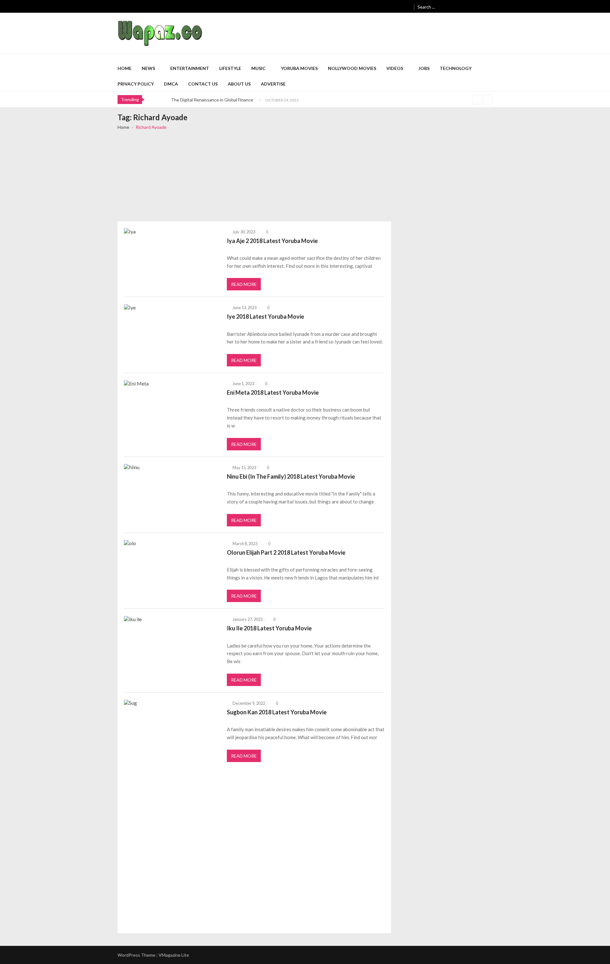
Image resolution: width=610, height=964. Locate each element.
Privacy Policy (136, 84)
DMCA (171, 84)
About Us (239, 84)
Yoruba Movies (299, 68)
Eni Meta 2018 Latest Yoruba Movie (273, 392)
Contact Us (203, 84)
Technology (455, 68)
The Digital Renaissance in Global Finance (212, 99)
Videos (394, 68)
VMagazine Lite (174, 955)
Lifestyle (230, 68)
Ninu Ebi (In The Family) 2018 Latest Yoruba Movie (291, 476)
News (148, 68)
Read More (244, 284)
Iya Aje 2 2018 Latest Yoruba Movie (272, 240)
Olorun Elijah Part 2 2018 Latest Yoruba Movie (286, 552)
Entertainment (189, 68)
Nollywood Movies (352, 68)
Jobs (424, 68)
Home (125, 68)
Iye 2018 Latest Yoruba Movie (265, 316)
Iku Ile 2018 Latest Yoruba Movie (269, 628)
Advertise (273, 84)
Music (258, 68)
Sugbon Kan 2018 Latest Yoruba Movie (277, 712)
